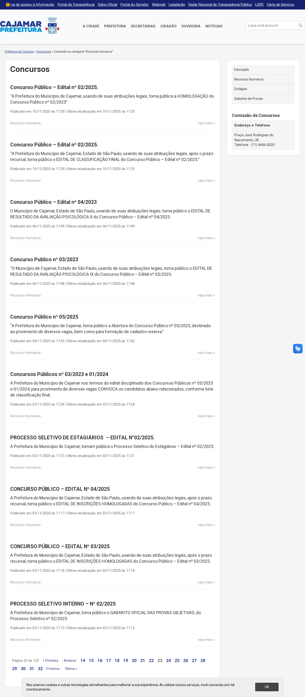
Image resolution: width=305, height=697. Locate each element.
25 (177, 660)
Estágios (240, 89)
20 (134, 660)
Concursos (43, 51)
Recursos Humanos (249, 79)
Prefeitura (115, 26)
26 (185, 660)
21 (142, 660)
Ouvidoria (191, 26)
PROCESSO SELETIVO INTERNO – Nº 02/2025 (63, 604)
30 (23, 668)
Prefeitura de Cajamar (30, 25)
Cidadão (168, 26)
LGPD (259, 5)
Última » (71, 669)
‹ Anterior (69, 661)
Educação (241, 69)
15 (91, 660)
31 (31, 668)
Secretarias (143, 26)
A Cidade (91, 26)
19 (125, 660)
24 (168, 660)
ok (267, 687)
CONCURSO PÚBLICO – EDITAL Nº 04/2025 (60, 489)
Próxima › (53, 669)
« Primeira (50, 661)
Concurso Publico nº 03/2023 (44, 259)
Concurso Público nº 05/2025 (44, 317)
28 (202, 660)
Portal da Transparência (76, 5)
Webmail (158, 5)
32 (40, 668)
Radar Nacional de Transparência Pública (220, 5)
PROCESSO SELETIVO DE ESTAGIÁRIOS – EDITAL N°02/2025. (82, 438)
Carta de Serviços (280, 5)
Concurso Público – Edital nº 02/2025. (54, 87)
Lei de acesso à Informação (32, 5)
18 (117, 660)
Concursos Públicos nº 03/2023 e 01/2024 (59, 374)
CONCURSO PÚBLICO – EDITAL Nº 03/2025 (60, 546)
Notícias (214, 26)
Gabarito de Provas (248, 98)
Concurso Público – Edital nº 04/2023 (53, 202)
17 (108, 660)
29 (14, 668)
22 (151, 660)
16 (99, 660)
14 (82, 660)
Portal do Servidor (135, 5)
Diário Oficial (107, 5)
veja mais (205, 123)
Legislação (177, 5)
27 (194, 660)
